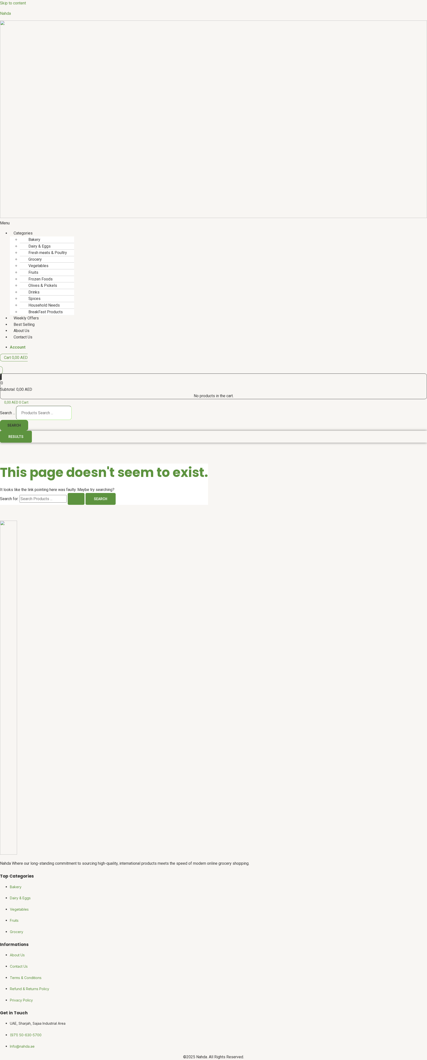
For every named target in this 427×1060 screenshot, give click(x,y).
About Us (21, 330)
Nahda (5, 13)
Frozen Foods (40, 279)
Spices (34, 298)
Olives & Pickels (42, 285)
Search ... (7, 413)
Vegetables (38, 265)
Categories (23, 233)
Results (15, 437)
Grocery (35, 259)
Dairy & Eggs (39, 246)
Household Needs (44, 305)
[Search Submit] (76, 499)
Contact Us (23, 337)
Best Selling (24, 324)
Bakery (34, 239)
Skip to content (13, 3)
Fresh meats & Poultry (47, 252)
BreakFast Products (45, 312)
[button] (213, 223)
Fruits (33, 272)
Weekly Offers (26, 318)
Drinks (34, 292)
